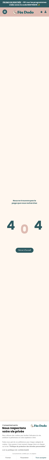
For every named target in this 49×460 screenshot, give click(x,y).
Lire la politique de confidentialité (15, 450)
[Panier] (41, 12)
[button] (25, 250)
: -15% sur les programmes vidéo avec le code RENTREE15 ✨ (24, 3)
